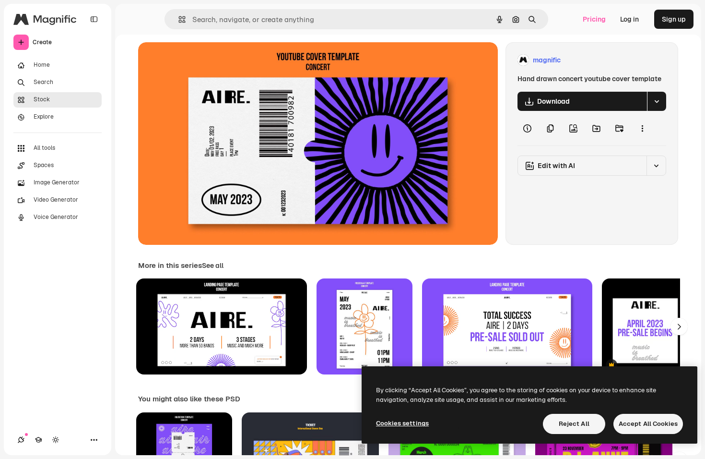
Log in (629, 19)
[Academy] (38, 439)
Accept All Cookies (648, 424)
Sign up (674, 19)
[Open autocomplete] (178, 19)
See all (212, 265)
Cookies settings (402, 423)
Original (199, 60)
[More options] (642, 128)
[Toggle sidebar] (94, 19)
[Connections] (21, 439)
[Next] (679, 326)
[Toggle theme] (55, 439)
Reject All (574, 424)
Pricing (594, 19)
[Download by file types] (656, 101)
